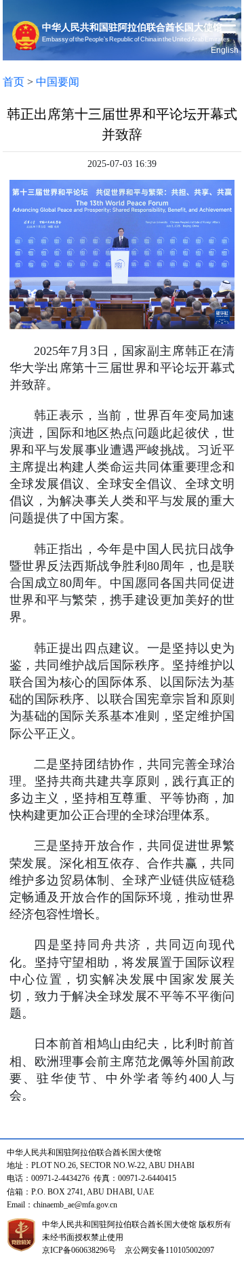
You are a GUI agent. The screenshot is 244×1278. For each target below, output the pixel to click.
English (225, 50)
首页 (13, 82)
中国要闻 (57, 82)
